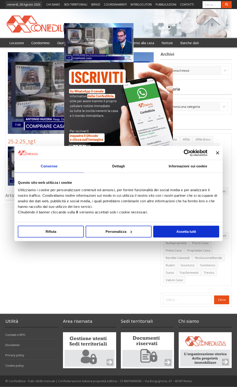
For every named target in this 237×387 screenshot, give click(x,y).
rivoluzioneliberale (208, 258)
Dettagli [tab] (118, 166)
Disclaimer (12, 345)
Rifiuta (51, 231)
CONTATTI (187, 4)
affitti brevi (202, 139)
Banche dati (189, 42)
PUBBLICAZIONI (166, 4)
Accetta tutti (186, 231)
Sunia (170, 272)
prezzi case (200, 243)
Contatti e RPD (15, 335)
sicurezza (187, 265)
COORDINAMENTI (115, 4)
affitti (186, 139)
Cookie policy (14, 365)
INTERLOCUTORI (141, 4)
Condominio (40, 42)
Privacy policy (14, 355)
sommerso (207, 265)
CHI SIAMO (53, 4)
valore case (174, 280)
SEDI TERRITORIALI (75, 4)
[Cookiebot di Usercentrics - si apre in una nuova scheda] (187, 152)
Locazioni (16, 42)
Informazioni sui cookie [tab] (188, 166)
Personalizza (116, 231)
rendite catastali (178, 258)
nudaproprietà (176, 243)
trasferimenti (188, 272)
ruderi (170, 265)
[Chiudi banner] (217, 152)
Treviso (209, 272)
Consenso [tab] (49, 166)
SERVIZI (95, 4)
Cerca (222, 300)
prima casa (174, 250)
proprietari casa (198, 250)
